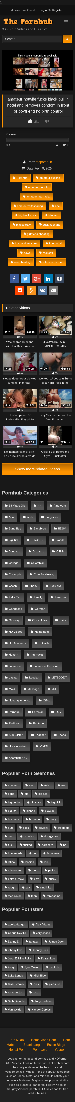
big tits (12, 810)
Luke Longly (15, 975)
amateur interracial (38, 196)
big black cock (27, 215)
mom (35, 870)
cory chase (43, 932)
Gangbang (15, 608)
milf (46, 862)
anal (31, 785)
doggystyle (51, 836)
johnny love (15, 950)
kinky (11, 967)
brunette (34, 819)
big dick (56, 802)
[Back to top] (62, 1091)
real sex (48, 252)
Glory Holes (39, 620)
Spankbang (31, 1044)
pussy (52, 878)
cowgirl (43, 827)
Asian (47, 785)
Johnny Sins (40, 950)
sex (28, 887)
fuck (10, 844)
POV (58, 711)
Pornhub (22, 177)
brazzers (13, 819)
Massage (33, 689)
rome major (15, 992)
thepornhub (44, 162)
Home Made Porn (43, 1040)
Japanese (15, 666)
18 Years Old (17, 505)
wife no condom (53, 262)
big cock (36, 802)
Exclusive (56, 585)
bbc (57, 206)
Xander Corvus (41, 1009)
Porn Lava (40, 1049)
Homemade (42, 631)
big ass (42, 793)
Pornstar (37, 711)
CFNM (60, 551)
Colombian (38, 562)
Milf (54, 689)
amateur (13, 785)
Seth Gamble (16, 1001)
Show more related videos (37, 469)
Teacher (40, 734)
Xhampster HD (18, 757)
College (13, 562)
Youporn (61, 1049)
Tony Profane (43, 1001)
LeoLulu (54, 967)
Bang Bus (15, 528)
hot (35, 853)
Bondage (14, 551)
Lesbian (34, 677)
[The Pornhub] (31, 21)
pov (36, 878)
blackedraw (23, 224)
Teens (62, 734)
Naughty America (19, 700)
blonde (30, 810)
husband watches (26, 243)
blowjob (50, 810)
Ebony (33, 585)
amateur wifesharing (30, 206)
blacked (53, 215)
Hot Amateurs (17, 643)
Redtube (38, 723)
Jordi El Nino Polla (19, 958)
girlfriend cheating (38, 233)
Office (46, 700)
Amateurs (60, 505)
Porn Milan (16, 1040)
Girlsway (14, 620)
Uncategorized (18, 746)
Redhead (14, 723)
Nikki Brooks (16, 984)
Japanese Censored (46, 666)
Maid (12, 689)
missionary (15, 870)
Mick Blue (40, 975)
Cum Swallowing (44, 574)
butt (10, 827)
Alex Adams (43, 924)
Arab (30, 517)
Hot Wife (44, 643)
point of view (16, 878)
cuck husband (51, 224)
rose (35, 992)
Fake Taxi (15, 597)
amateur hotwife (38, 187)
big (26, 793)
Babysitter (51, 517)
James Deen (56, 941)
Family (38, 597)
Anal (11, 517)
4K (39, 505)
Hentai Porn (17, 1049)
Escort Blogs (56, 1044)
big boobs (14, 802)
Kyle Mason (32, 967)
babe (11, 793)
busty (53, 819)
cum (10, 836)
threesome (53, 895)
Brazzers (38, 551)
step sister (14, 895)
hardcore (47, 844)
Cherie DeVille (17, 932)
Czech (13, 585)
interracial (55, 243)
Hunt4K (13, 654)
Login (43, 10)
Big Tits (13, 540)
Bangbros (40, 528)
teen (34, 895)
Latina (13, 677)
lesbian (29, 862)
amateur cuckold (50, 177)
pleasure (54, 984)
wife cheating (22, 262)
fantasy (33, 941)
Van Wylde (14, 1009)
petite (51, 870)
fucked (27, 844)
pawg (27, 252)
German (40, 608)
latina (11, 862)
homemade (15, 853)
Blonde (60, 540)
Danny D (13, 941)
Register (57, 10)
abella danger (16, 924)
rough (11, 887)
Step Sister (16, 734)
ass (63, 785)
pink (36, 984)
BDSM (62, 528)
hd (64, 844)
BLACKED (37, 540)
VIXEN (44, 746)
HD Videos (15, 631)
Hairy (62, 620)
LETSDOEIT (59, 677)
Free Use (60, 597)
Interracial (37, 654)
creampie (63, 827)
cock (26, 827)
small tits (45, 887)
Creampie (15, 574)
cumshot (29, 836)
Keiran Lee (48, 958)
